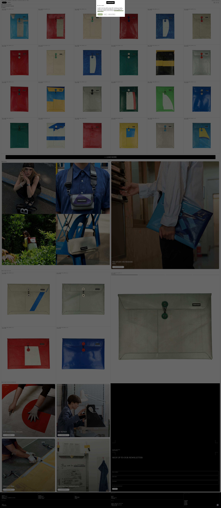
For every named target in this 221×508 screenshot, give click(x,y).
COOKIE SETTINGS (111, 14)
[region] (110, 8)
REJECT (105, 14)
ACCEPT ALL (100, 14)
